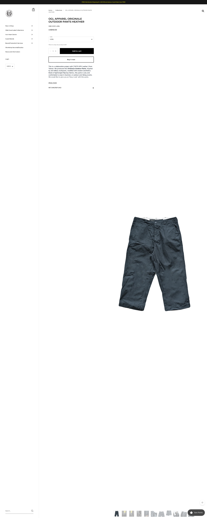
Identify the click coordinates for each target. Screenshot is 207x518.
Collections (58, 10)
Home (50, 10)
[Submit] (32, 511)
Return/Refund (55, 87)
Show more (53, 83)
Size (51, 37)
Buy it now (71, 59)
